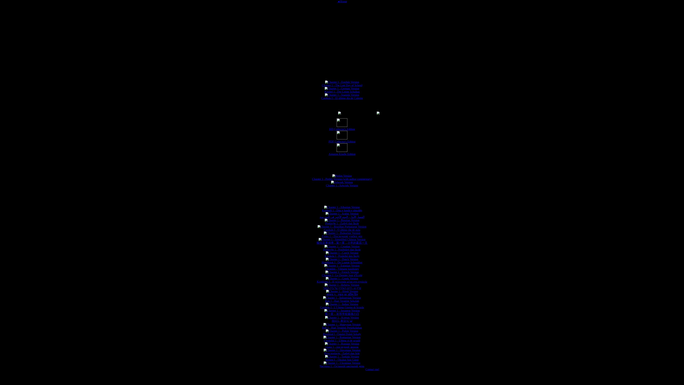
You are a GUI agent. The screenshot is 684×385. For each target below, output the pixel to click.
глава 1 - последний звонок (342, 346)
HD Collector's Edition (342, 129)
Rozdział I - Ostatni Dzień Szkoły (342, 334)
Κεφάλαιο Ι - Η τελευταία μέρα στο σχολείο (342, 281)
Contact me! (372, 369)
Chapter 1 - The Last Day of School (342, 85)
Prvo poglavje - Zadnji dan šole (342, 353)
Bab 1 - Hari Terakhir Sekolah (342, 300)
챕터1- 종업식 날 (342, 320)
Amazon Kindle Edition (342, 154)
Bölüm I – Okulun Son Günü (342, 359)
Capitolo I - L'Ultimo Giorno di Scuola (342, 307)
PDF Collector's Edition (342, 141)
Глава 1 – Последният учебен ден (342, 236)
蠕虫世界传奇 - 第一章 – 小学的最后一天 (342, 242)
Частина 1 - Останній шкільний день (342, 366)
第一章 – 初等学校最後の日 (342, 313)
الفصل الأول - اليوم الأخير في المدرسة (342, 217)
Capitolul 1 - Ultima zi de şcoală (342, 340)
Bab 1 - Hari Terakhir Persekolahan (342, 327)
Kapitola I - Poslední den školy (342, 256)
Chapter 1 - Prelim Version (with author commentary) (342, 179)
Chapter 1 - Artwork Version (342, 185)
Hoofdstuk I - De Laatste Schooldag (342, 262)
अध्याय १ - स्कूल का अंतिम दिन (342, 294)
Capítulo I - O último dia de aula (342, 229)
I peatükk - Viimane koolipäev (342, 268)
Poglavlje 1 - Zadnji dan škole (342, 223)
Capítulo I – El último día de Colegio (342, 98)
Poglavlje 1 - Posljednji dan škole (342, 249)
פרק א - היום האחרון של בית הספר (342, 288)
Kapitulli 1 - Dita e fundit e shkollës (342, 210)
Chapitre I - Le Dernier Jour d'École (342, 275)
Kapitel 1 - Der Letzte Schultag (342, 91)
